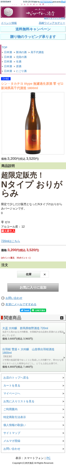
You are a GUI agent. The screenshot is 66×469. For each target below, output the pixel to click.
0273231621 (46, 2)
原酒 (18, 66)
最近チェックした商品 (54, 18)
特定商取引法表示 (14, 417)
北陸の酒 (21, 57)
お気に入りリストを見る (18, 401)
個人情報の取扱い (14, 424)
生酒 (18, 61)
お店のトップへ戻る (16, 377)
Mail (63, 1)
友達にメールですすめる (20, 304)
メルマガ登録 (11, 440)
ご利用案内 (10, 409)
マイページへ (11, 393)
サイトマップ (11, 432)
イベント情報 (9, 23)
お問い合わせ (13, 297)
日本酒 (8, 52)
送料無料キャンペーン (33, 29)
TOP (4, 47)
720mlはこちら (10, 241)
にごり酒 (21, 71)
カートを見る (11, 385)
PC (48, 458)
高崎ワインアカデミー (52, 23)
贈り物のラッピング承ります (33, 36)
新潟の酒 (21, 52)
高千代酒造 (37, 52)
